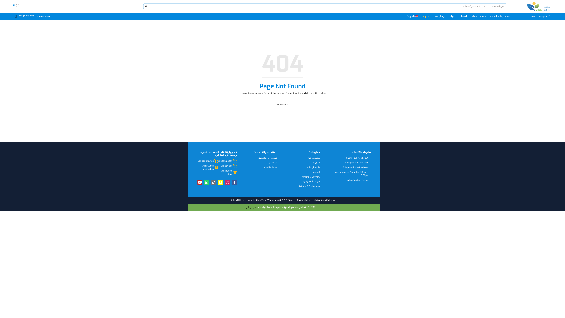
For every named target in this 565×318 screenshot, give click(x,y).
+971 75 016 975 (26, 16)
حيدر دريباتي (251, 207)
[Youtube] (199, 182)
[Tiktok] (213, 182)
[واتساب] (206, 182)
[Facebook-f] (234, 182)
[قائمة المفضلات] (17, 6)
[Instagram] (227, 182)
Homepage (282, 104)
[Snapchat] (220, 182)
